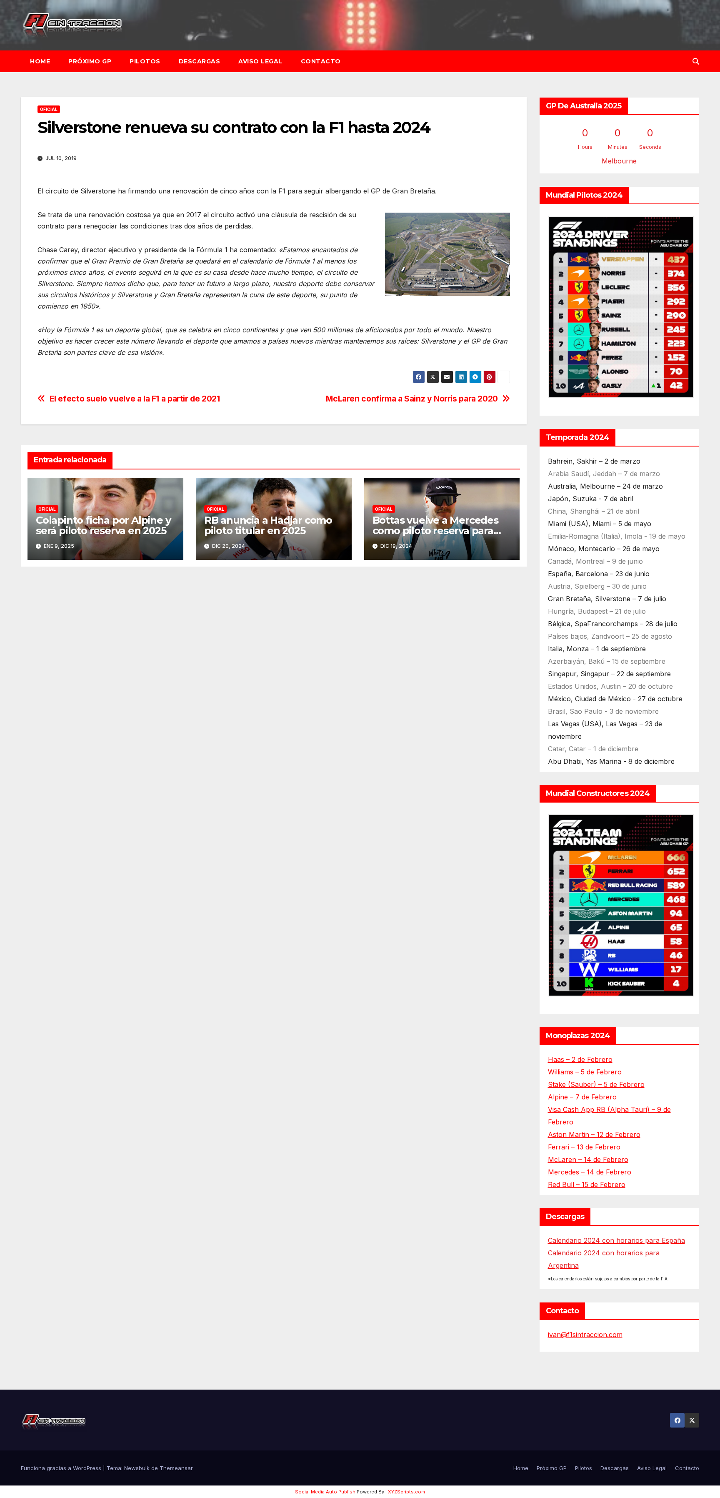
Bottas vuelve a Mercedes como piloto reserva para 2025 (435, 530)
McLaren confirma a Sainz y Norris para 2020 (412, 399)
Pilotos (145, 61)
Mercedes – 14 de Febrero (589, 1172)
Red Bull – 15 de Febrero (586, 1184)
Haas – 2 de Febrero (580, 1059)
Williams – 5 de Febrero (585, 1072)
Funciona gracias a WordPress (62, 1468)
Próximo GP (89, 61)
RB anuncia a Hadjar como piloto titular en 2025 (268, 525)
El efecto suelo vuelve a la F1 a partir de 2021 (135, 399)
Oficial (49, 109)
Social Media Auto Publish (325, 1492)
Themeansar (176, 1468)
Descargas (199, 61)
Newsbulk (137, 1468)
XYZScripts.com (406, 1492)
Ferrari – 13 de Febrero (584, 1147)
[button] (695, 61)
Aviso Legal (260, 61)
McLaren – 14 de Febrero (588, 1159)
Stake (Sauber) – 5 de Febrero (596, 1084)
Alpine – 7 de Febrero (582, 1097)
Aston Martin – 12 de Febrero (594, 1134)
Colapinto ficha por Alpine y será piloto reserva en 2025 (103, 525)
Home (40, 61)
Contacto (321, 61)
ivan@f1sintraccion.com (585, 1334)
